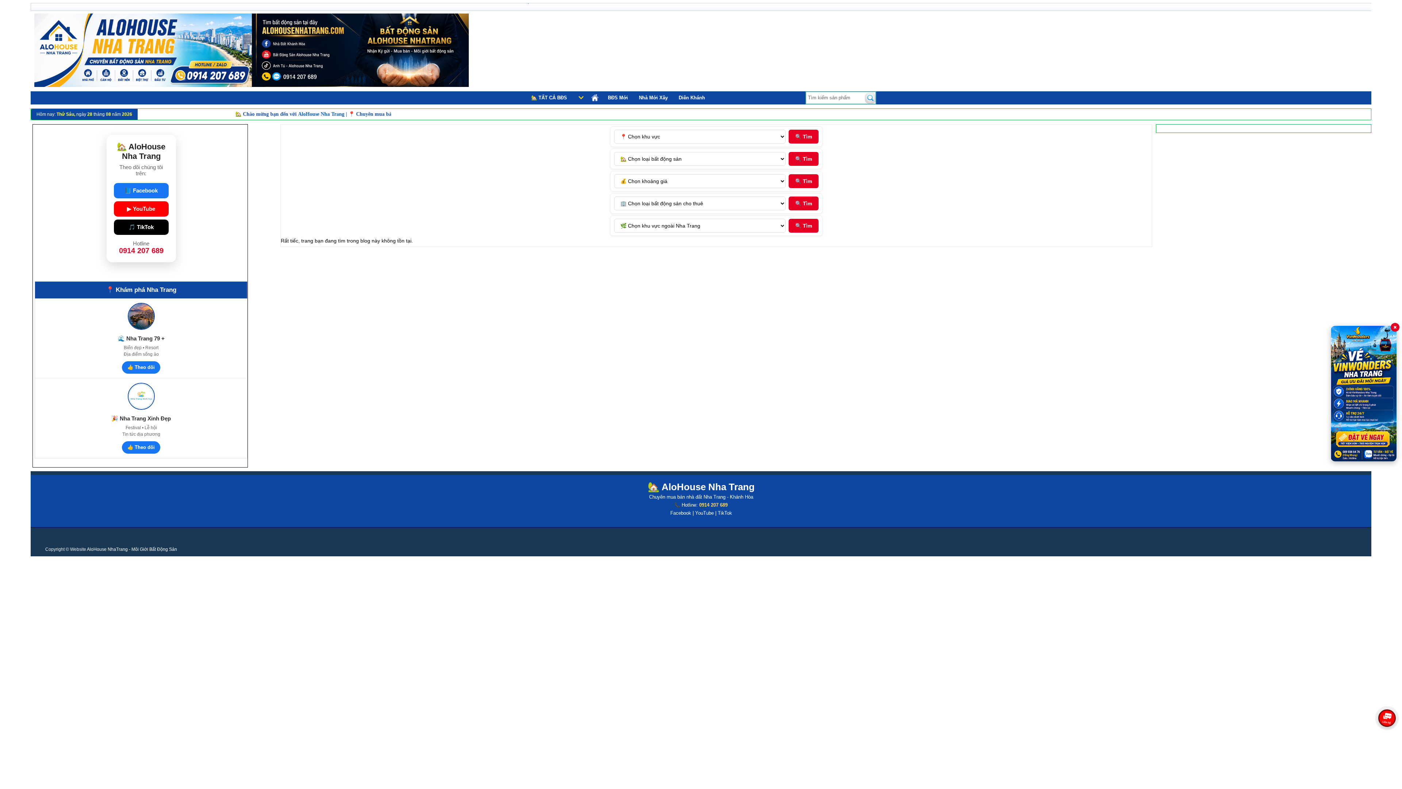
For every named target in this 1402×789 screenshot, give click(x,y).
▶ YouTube (141, 209)
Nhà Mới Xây (653, 97)
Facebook (680, 513)
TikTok (725, 513)
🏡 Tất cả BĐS (549, 97)
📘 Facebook (141, 190)
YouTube (704, 513)
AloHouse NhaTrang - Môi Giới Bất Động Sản (132, 549)
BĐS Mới (618, 97)
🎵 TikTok (141, 227)
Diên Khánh (692, 97)
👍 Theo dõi (141, 367)
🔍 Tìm (803, 137)
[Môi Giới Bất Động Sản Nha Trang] (251, 85)
